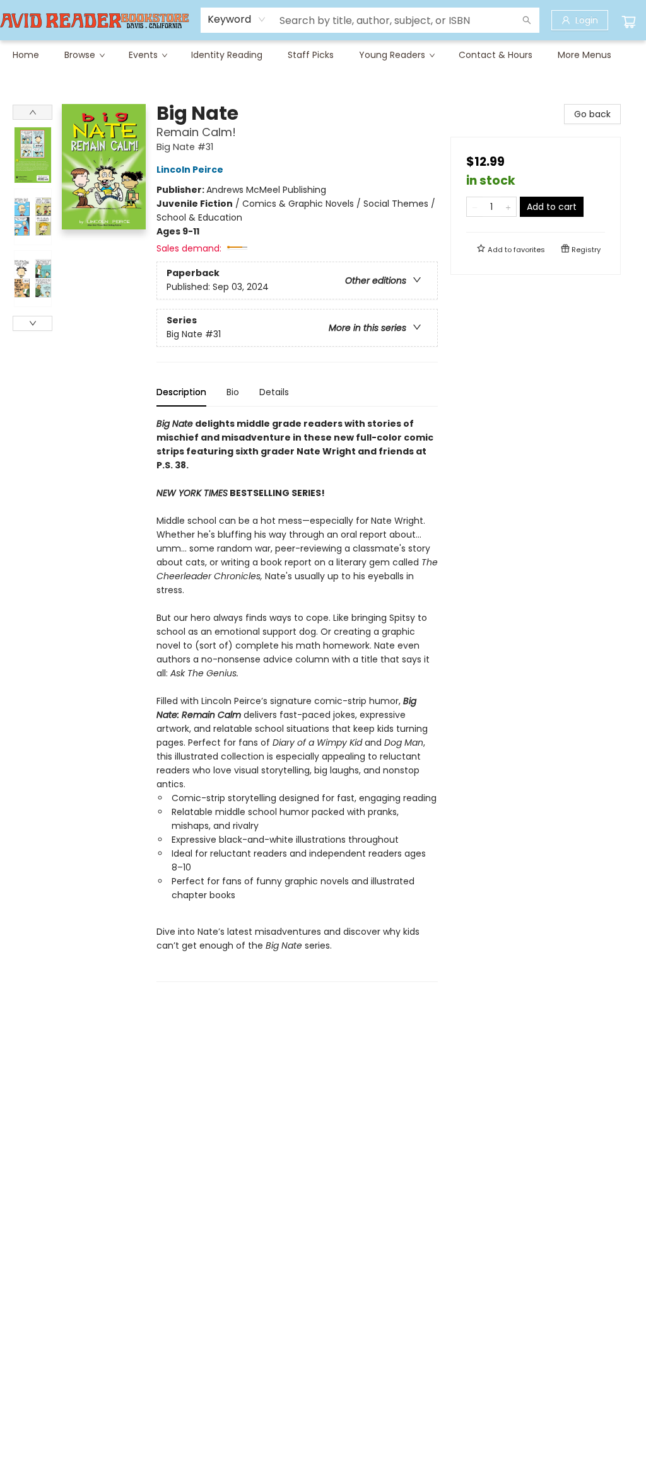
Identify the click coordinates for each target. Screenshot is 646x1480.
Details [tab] (274, 392)
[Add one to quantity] (508, 207)
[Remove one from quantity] (475, 207)
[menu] (323, 54)
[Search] (526, 20)
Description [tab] (181, 392)
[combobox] (237, 20)
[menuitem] (26, 54)
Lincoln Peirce (189, 169)
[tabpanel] (297, 699)
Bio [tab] (232, 392)
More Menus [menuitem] (584, 55)
